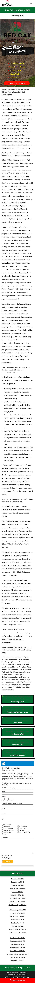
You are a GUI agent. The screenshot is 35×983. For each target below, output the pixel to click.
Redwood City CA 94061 (17, 933)
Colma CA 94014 (17, 892)
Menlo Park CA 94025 (17, 916)
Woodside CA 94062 (17, 961)
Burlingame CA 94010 (17, 888)
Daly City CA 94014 (17, 895)
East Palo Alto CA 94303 (17, 898)
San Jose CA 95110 (17, 944)
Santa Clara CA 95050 (17, 951)
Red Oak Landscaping (12, 972)
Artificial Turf (24, 976)
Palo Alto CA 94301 (17, 926)
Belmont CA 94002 (17, 882)
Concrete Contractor (11, 974)
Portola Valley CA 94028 (17, 929)
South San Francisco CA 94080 (17, 954)
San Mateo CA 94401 (17, 947)
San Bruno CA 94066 (17, 938)
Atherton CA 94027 (17, 879)
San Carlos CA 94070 (17, 941)
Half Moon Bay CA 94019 (17, 905)
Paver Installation (22, 974)
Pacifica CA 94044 (17, 923)
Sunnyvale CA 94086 (17, 957)
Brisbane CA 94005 (17, 885)
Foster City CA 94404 (17, 901)
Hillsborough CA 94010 (17, 910)
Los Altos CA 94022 (17, 913)
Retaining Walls (9, 976)
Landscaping (23, 972)
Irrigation (17, 976)
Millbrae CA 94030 (17, 920)
